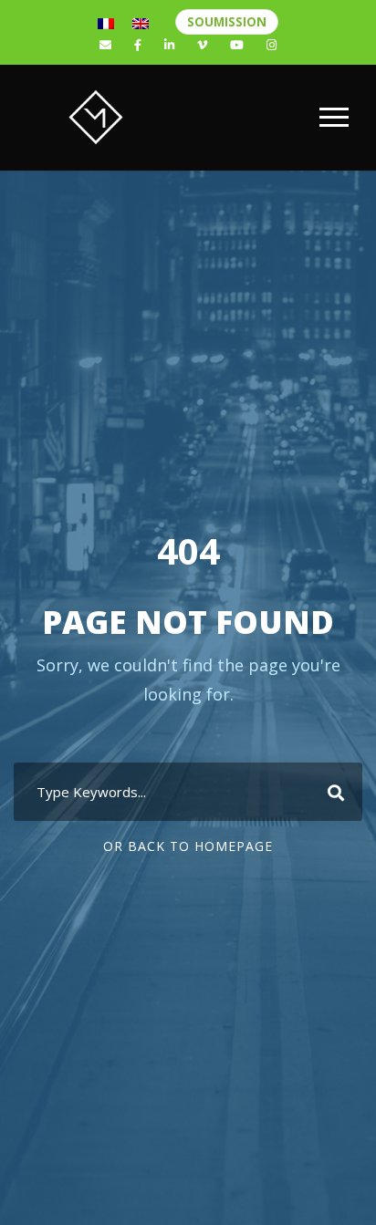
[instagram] (271, 44)
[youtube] (237, 44)
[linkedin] (169, 44)
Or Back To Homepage (188, 846)
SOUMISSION (226, 22)
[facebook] (137, 44)
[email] (105, 44)
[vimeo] (202, 44)
